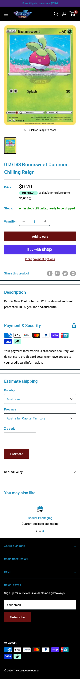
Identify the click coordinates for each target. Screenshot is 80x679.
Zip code (9, 428)
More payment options (40, 259)
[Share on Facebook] (50, 273)
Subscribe (17, 617)
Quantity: (10, 221)
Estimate (16, 454)
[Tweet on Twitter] (65, 273)
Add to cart (40, 236)
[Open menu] (6, 14)
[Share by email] (73, 273)
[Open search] (56, 14)
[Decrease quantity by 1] (23, 221)
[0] (72, 13)
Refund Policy (13, 472)
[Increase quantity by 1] (45, 221)
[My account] (64, 14)
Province (10, 409)
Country (9, 390)
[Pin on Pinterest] (57, 273)
